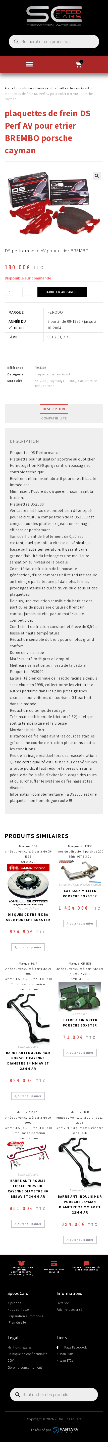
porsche (48, 386)
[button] (29, 64)
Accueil (10, 88)
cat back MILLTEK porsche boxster (80, 893)
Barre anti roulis (28, 1046)
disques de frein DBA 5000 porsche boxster (28, 917)
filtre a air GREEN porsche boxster (80, 1022)
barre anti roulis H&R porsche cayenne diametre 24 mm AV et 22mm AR (28, 1060)
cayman (55, 381)
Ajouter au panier (62, 292)
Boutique (25, 88)
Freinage (41, 88)
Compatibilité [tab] (54, 418)
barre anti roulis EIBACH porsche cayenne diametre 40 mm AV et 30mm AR (28, 1188)
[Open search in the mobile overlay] (54, 41)
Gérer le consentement (25, 1367)
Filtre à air (80, 1014)
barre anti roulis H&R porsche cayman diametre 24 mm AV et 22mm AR (80, 1204)
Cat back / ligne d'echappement (80, 885)
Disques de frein (28, 908)
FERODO (69, 381)
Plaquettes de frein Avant (70, 88)
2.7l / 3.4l (40, 381)
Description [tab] (54, 408)
